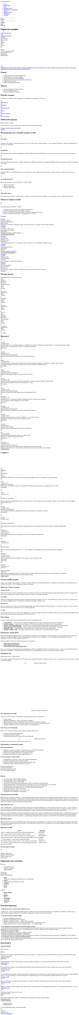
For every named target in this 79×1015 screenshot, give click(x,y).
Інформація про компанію (7, 69)
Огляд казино (72, 67)
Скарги (66, 67)
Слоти (5, 4)
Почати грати (4, 55)
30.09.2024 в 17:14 (5, 988)
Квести (5, 11)
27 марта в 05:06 (5, 977)
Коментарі (27, 69)
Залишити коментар (5, 946)
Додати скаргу (4, 576)
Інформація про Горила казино (9, 67)
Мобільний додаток (32, 67)
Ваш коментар (4, 949)
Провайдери (7, 5)
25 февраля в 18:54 (5, 982)
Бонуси (49, 67)
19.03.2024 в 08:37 (5, 993)
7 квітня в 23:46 (5, 957)
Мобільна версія (8, 12)
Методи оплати (56, 67)
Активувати (4, 53)
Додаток (6, 15)
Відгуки (62, 67)
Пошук (2, 19)
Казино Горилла (8, 1003)
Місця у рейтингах (22, 67)
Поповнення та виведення (11, 9)
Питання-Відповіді (20, 69)
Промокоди (7, 13)
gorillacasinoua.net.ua (6, 33)
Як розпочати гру (42, 67)
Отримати (3, 216)
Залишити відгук (5, 449)
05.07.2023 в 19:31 (5, 999)
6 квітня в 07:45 (5, 963)
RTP (5, 6)
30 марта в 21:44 (5, 970)
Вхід (2, 24)
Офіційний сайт (8, 8)
